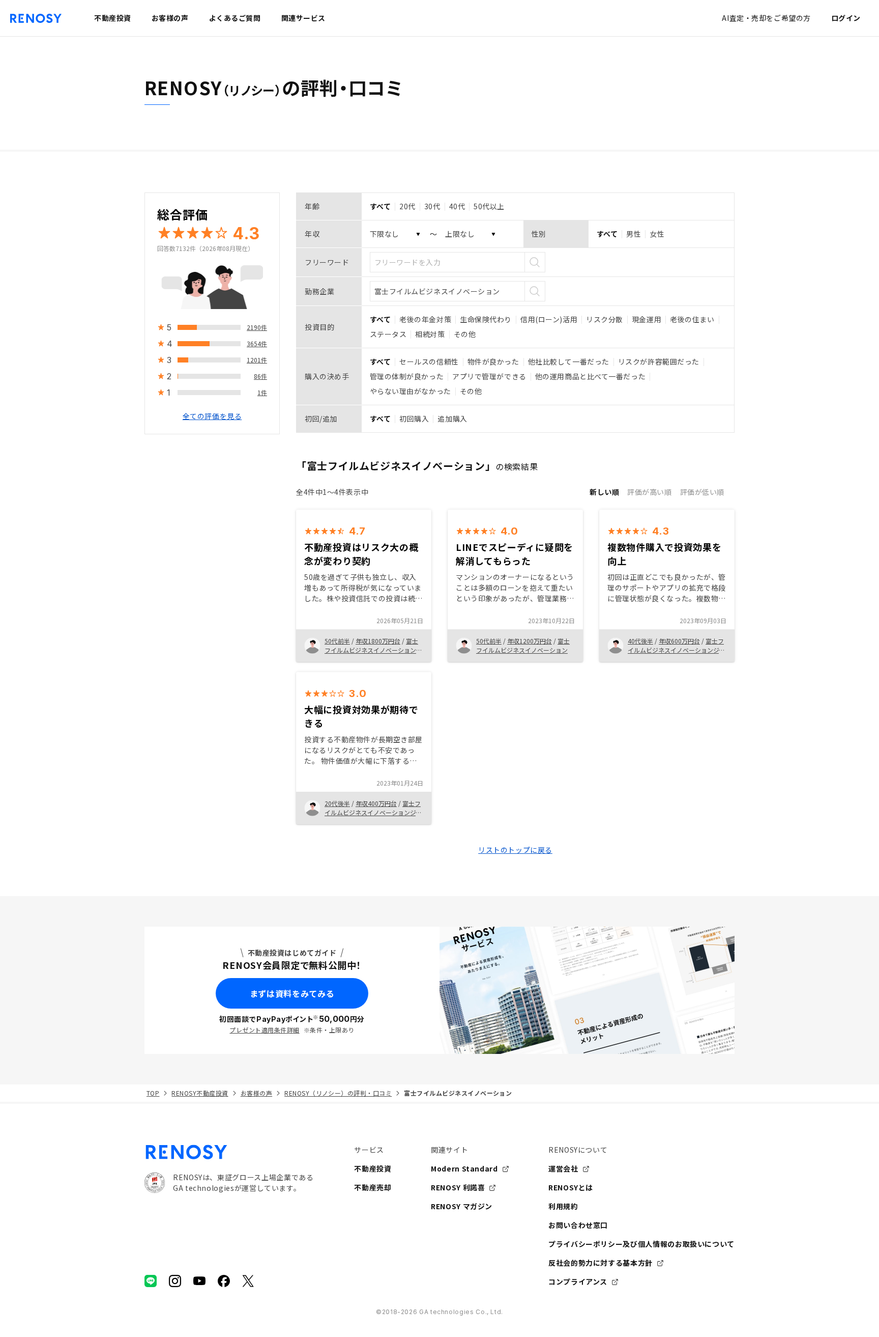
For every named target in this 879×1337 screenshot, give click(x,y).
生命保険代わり (486, 319)
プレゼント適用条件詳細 (264, 1029)
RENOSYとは (570, 1187)
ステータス (388, 334)
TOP (152, 1093)
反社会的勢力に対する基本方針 (600, 1263)
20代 (407, 206)
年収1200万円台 (529, 640)
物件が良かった (493, 361)
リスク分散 (604, 319)
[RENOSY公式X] (248, 1281)
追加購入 (452, 418)
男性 (633, 234)
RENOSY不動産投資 (199, 1093)
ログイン (846, 18)
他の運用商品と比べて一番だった (590, 376)
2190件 (257, 327)
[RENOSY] (228, 1152)
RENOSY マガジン (461, 1206)
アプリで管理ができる (489, 376)
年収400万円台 (376, 803)
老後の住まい (692, 319)
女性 (657, 234)
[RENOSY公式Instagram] (175, 1281)
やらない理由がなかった (410, 391)
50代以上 (489, 206)
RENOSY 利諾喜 (458, 1187)
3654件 (257, 343)
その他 (465, 334)
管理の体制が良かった (407, 376)
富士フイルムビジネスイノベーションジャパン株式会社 (373, 812)
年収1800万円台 (378, 640)
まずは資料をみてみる (292, 993)
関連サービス (303, 18)
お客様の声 (256, 1093)
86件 (260, 376)
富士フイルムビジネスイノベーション (523, 645)
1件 (262, 392)
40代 (457, 206)
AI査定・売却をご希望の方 (766, 18)
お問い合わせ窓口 (578, 1225)
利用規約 (563, 1206)
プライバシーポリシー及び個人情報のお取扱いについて (641, 1244)
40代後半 (640, 640)
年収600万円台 (679, 640)
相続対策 (430, 334)
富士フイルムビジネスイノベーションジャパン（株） (676, 649)
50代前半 (337, 640)
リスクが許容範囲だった (658, 361)
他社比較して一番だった (568, 361)
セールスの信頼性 (428, 361)
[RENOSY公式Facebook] (224, 1281)
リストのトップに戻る (515, 850)
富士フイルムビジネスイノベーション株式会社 (373, 649)
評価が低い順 (702, 492)
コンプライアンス (577, 1281)
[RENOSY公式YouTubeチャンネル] (199, 1281)
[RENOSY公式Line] (150, 1281)
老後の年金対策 (425, 319)
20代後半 (337, 803)
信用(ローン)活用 (548, 319)
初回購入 (414, 418)
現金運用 (646, 319)
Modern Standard (464, 1168)
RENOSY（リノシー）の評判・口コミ (338, 1093)
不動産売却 (372, 1187)
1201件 (257, 359)
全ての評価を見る (212, 416)
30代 (432, 206)
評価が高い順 (649, 492)
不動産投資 (372, 1168)
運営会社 (563, 1168)
